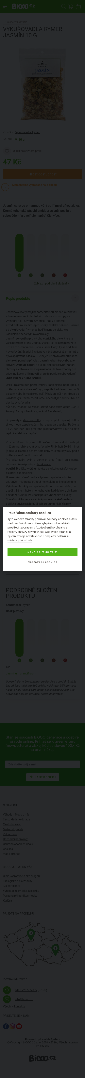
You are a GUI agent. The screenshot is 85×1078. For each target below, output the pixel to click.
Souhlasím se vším (42, 552)
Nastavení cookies (43, 562)
